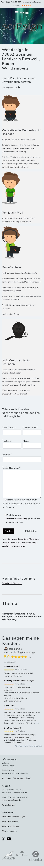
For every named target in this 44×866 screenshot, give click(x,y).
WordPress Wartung (10, 826)
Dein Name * (9, 427)
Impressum (6, 778)
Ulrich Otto (9, 706)
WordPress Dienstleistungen (13, 816)
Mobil (26, 441)
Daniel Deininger (11, 666)
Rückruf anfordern (9, 831)
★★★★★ (26, 5)
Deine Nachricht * (11, 468)
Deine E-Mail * (30, 427)
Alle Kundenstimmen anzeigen (28, 746)
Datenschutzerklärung (16, 518)
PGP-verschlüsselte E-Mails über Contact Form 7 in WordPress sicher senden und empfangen (20, 543)
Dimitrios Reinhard (12, 728)
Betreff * (7, 454)
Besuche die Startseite (12, 583)
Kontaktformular (8, 805)
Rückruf (16, 5)
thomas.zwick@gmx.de (32, 2)
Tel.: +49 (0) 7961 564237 (11, 2)
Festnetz (7, 441)
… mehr (35, 723)
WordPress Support (10, 821)
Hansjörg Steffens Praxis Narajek (19, 681)
